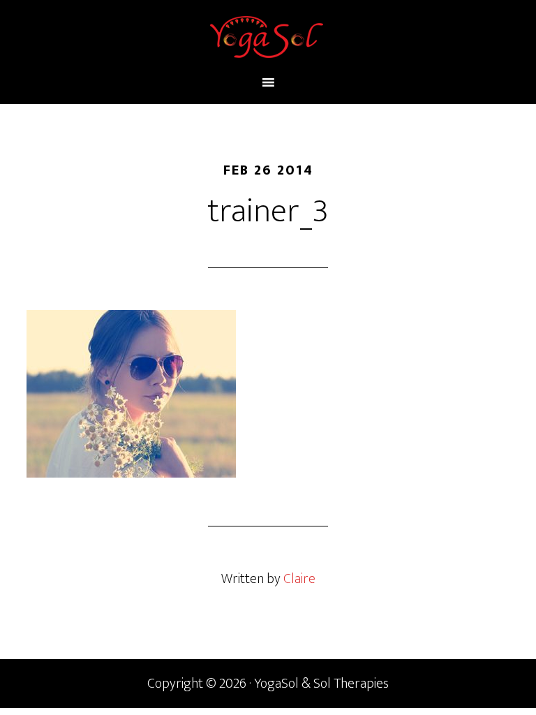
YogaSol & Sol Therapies (268, 37)
